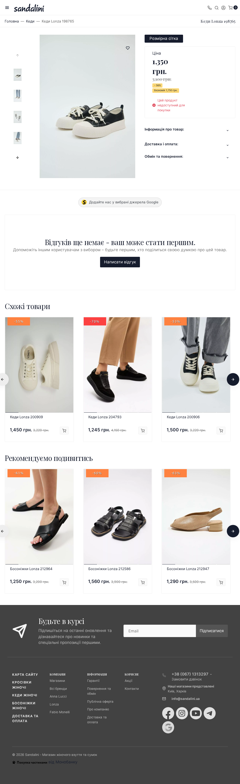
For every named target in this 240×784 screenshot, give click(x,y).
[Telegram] (210, 713)
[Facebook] (168, 713)
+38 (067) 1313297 (190, 674)
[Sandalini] (29, 7)
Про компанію (98, 709)
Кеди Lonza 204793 (105, 417)
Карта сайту (25, 674)
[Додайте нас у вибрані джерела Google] (168, 727)
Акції (128, 681)
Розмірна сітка (164, 38)
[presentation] (17, 55)
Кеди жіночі (24, 695)
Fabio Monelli (60, 712)
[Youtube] (196, 713)
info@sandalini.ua (186, 699)
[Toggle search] (216, 7)
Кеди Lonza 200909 (26, 417)
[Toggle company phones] (209, 7)
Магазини (57, 681)
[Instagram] (182, 713)
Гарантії (93, 681)
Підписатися (212, 630)
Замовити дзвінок (187, 679)
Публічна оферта (100, 701)
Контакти (132, 689)
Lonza (54, 704)
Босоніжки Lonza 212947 (188, 569)
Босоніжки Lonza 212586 (109, 569)
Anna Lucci (58, 696)
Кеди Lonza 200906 (183, 417)
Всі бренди (58, 689)
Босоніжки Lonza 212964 (31, 569)
